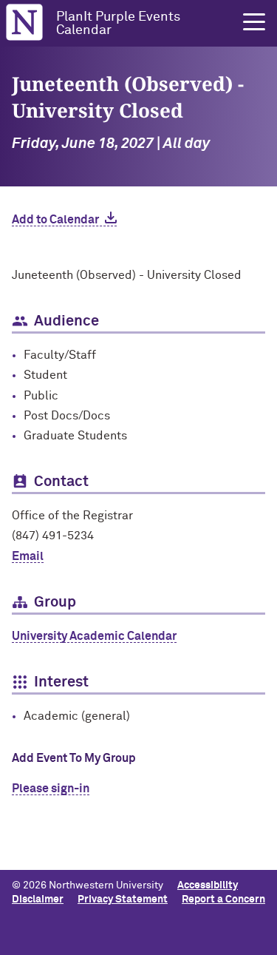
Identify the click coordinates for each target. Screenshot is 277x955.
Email (28, 556)
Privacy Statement (123, 899)
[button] (254, 22)
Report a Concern (223, 899)
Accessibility (207, 885)
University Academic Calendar (94, 636)
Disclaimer (38, 899)
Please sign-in (50, 788)
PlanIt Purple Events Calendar (118, 23)
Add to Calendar (55, 220)
